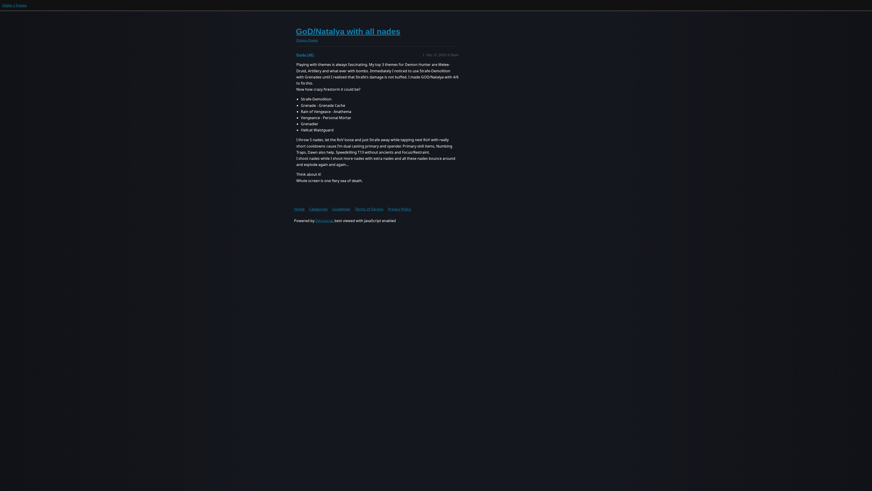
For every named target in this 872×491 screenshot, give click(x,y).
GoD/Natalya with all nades (348, 31)
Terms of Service (369, 209)
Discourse (324, 220)
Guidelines (341, 209)
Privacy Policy (399, 209)
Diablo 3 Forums (14, 5)
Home (299, 209)
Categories (318, 209)
